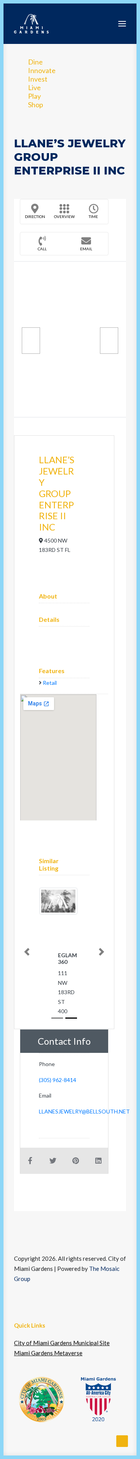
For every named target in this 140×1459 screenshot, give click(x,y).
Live (34, 87)
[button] (122, 23)
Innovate (42, 70)
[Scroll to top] (122, 1440)
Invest (37, 79)
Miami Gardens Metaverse (48, 1352)
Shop (35, 104)
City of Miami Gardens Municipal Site (62, 1342)
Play (34, 96)
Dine (35, 62)
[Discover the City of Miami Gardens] (31, 23)
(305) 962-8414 (57, 1080)
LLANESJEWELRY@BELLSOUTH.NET (84, 1111)
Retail (50, 682)
